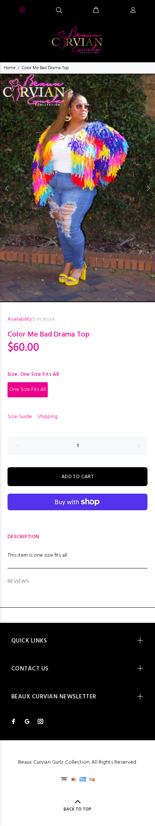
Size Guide (20, 416)
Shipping (47, 416)
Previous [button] (7, 188)
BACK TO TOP (77, 809)
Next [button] (148, 188)
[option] (77, 188)
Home (9, 68)
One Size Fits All (27, 389)
